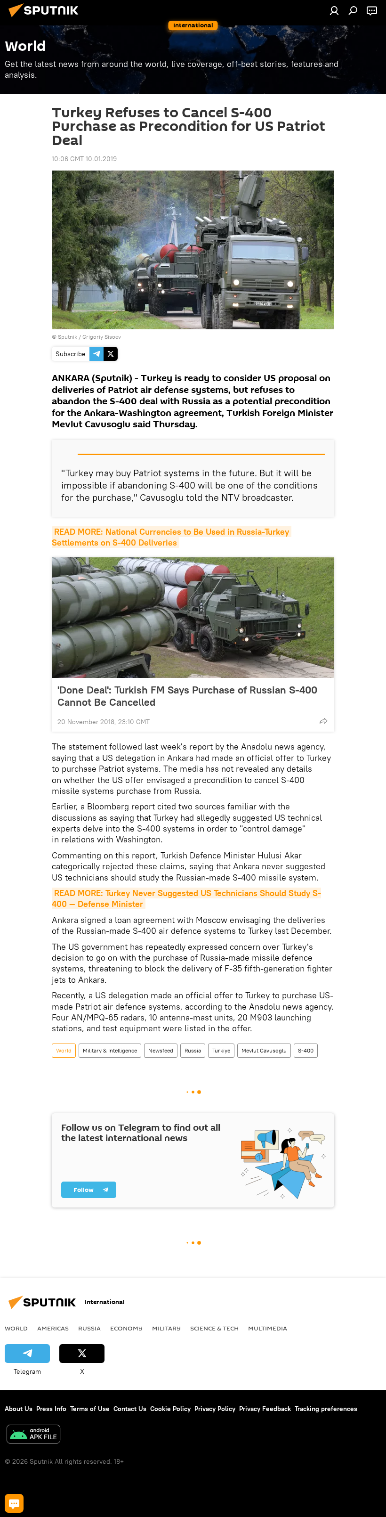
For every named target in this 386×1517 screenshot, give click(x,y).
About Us (18, 1408)
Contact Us (129, 1408)
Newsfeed (160, 1050)
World (64, 1050)
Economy (126, 1328)
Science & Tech (214, 1328)
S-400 (306, 1050)
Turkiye (221, 1050)
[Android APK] (33, 1435)
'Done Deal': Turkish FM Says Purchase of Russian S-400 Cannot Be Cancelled (187, 696)
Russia (193, 1050)
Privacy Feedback (265, 1408)
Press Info (51, 1408)
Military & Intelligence (110, 1050)
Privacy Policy (214, 1408)
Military (166, 1328)
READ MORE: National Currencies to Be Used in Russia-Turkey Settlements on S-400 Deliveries (171, 537)
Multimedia (267, 1328)
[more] (323, 720)
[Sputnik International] (46, 18)
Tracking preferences (326, 1408)
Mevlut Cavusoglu (264, 1050)
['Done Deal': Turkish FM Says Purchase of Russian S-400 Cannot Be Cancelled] (193, 617)
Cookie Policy (170, 1408)
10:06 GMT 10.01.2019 (84, 159)
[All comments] (14, 1503)
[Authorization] (334, 10)
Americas (53, 1328)
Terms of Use (90, 1408)
